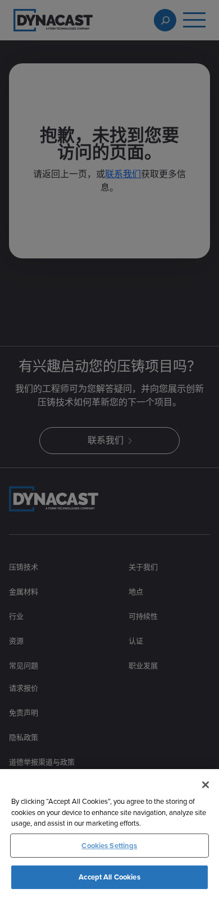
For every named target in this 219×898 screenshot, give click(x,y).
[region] (109, 833)
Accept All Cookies (109, 877)
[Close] (205, 784)
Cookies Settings (109, 845)
